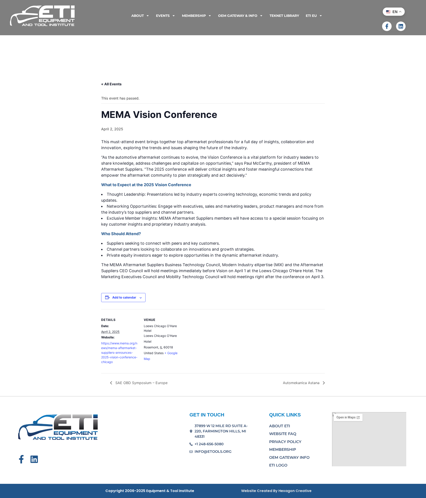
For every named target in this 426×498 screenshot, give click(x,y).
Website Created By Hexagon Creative (276, 490)
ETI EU (311, 16)
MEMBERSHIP (194, 16)
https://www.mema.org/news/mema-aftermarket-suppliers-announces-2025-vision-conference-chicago (119, 352)
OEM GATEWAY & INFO (237, 16)
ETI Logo (278, 465)
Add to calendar (124, 297)
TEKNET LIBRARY (284, 16)
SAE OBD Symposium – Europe (141, 383)
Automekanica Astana (302, 383)
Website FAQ (282, 434)
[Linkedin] (401, 26)
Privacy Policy (285, 441)
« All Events (111, 84)
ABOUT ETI (279, 426)
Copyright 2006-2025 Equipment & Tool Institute (149, 490)
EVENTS (163, 16)
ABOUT (137, 16)
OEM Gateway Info (289, 457)
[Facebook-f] (387, 26)
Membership (282, 449)
